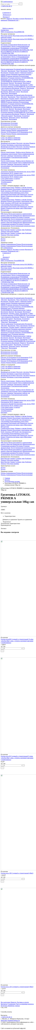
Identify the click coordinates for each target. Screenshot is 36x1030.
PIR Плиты (4, 214)
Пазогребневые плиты (17, 192)
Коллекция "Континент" (23, 83)
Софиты (28, 81)
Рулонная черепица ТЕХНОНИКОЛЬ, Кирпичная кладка (13, 80)
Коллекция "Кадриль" (27, 71)
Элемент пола (17, 173)
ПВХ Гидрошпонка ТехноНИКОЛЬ (12, 32)
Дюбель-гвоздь (20, 152)
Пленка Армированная (8, 244)
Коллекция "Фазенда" (19, 88)
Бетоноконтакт (6, 123)
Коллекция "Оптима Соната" (10, 85)
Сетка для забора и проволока (10, 137)
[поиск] (20, 3)
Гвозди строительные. (8, 152)
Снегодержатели (6, 88)
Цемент (3, 196)
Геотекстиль (5, 30)
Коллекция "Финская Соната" (10, 91)
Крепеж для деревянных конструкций (17, 153)
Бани (2, 230)
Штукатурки (5, 198)
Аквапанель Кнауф (7, 171)
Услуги (3, 239)
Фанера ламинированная (19, 130)
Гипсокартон (5, 173)
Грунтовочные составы (12, 481)
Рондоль (3, 155)
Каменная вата (18, 215)
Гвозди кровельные (7, 69)
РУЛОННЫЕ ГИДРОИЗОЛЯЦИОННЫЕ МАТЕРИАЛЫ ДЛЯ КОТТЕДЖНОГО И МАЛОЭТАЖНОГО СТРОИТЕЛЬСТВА (17, 50)
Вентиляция (13, 93)
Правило (32, 143)
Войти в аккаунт (7, 28)
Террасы (3, 231)
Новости (9, 18)
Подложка (19, 217)
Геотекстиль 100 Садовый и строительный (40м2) (17, 873)
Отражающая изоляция (8, 217)
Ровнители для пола (26, 194)
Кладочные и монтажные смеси (23, 189)
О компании (12, 1004)
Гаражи (12, 230)
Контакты (28, 18)
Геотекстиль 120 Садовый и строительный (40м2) (17, 987)
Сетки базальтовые (7, 180)
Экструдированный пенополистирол (23, 219)
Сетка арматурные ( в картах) (10, 178)
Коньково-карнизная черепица (21, 74)
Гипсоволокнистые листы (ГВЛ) (24, 171)
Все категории (5, 1002)
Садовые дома (20, 230)
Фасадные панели (6, 35)
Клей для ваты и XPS (8, 191)
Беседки (7, 230)
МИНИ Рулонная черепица (10, 76)
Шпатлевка (27, 196)
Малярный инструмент (8, 143)
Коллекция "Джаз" (14, 71)
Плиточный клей (14, 194)
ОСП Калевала (12, 128)
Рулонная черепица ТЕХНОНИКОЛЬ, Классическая (18, 86)
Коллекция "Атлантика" (22, 90)
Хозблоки (28, 230)
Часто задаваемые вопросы (25, 1004)
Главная (7, 478)
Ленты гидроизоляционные (20, 46)
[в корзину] (2, 650)
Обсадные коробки (13, 231)
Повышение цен (13, 20)
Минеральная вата (29, 215)
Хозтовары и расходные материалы (18, 145)
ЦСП (11, 173)
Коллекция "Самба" (26, 85)
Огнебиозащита (6, 182)
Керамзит (4, 189)
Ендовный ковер (19, 69)
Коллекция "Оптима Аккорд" (10, 72)
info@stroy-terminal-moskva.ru (10, 1020)
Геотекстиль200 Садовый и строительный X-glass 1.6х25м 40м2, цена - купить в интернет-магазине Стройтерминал (17, 640)
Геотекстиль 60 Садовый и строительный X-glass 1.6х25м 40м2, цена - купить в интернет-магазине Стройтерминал (17, 757)
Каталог (7, 480)
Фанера (8, 130)
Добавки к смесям (21, 187)
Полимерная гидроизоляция (10, 48)
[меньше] (2, 648)
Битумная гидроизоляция (9, 44)
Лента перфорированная (26, 154)
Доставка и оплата (18, 18)
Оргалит (3, 128)
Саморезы (10, 155)
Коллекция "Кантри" (7, 83)
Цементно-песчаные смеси (15, 196)
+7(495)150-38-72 (6, 6)
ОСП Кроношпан (23, 128)
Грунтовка (14, 123)
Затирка (29, 187)
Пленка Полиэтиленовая (24, 244)
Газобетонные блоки (7, 187)
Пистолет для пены (22, 143)
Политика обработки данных (10, 1006)
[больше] (23, 648)
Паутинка (4, 183)
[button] (18, 997)
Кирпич (9, 189)
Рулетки (3, 145)
